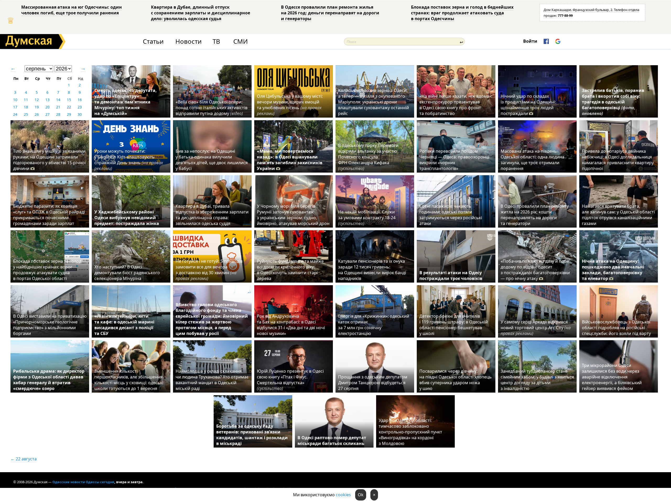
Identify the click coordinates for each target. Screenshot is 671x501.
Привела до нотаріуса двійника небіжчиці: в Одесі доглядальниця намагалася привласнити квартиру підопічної (618, 159)
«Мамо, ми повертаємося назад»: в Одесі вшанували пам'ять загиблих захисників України (289, 159)
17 (15, 106)
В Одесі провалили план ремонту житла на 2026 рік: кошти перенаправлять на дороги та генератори (535, 214)
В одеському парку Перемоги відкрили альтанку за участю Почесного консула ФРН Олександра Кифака (368, 156)
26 (37, 114)
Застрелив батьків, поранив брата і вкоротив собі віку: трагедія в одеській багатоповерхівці (613, 101)
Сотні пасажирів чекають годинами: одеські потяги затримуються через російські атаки (450, 214)
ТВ (216, 41)
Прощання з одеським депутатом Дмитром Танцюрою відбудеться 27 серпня (372, 382)
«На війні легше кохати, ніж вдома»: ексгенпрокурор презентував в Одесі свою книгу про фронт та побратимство (455, 104)
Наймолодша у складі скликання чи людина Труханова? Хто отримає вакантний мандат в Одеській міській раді (212, 379)
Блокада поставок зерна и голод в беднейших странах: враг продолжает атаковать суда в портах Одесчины (462, 12)
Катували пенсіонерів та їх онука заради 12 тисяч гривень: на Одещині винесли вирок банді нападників (372, 269)
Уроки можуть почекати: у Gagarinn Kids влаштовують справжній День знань (128, 159)
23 (80, 106)
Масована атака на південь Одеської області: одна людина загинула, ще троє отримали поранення (532, 159)
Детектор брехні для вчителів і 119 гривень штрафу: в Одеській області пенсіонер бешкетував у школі (453, 324)
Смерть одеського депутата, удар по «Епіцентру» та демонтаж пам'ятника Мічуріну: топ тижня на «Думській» (125, 101)
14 (58, 99)
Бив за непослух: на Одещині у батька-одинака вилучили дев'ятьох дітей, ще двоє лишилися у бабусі (212, 159)
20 (47, 106)
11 (26, 99)
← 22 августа (23, 459)
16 (80, 99)
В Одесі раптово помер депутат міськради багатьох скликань (331, 440)
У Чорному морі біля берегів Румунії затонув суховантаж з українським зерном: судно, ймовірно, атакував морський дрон (293, 214)
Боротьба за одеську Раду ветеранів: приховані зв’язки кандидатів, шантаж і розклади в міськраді (252, 434)
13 (47, 99)
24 (15, 114)
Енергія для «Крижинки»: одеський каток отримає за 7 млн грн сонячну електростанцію (373, 324)
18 (26, 106)
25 (26, 114)
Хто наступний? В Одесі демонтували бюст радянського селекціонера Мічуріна (127, 272)
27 (47, 114)
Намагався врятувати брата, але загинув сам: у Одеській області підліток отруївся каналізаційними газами (618, 214)
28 (58, 114)
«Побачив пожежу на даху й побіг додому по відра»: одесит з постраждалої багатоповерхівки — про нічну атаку (535, 269)
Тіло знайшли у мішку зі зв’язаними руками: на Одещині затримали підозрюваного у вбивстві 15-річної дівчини (49, 159)
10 (15, 99)
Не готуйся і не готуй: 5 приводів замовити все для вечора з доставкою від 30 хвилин (209, 269)
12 (37, 99)
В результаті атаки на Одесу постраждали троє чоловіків (450, 275)
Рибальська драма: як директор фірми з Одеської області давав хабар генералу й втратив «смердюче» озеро (48, 379)
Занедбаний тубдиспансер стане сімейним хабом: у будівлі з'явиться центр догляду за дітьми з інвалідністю (537, 379)
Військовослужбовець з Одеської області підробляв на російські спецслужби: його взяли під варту (616, 327)
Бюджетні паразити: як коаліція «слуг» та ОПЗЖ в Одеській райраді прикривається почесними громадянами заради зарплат (49, 214)
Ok (361, 495)
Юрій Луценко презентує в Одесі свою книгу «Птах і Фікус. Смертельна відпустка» (290, 379)
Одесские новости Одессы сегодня (83, 482)
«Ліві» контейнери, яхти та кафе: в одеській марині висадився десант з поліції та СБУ (124, 324)
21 (58, 106)
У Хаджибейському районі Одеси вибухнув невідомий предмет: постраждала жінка (126, 217)
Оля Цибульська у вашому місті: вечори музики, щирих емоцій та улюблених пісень (290, 104)
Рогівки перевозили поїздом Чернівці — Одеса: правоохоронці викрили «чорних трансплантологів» (454, 159)
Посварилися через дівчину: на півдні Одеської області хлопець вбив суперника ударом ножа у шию (455, 379)
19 (37, 106)
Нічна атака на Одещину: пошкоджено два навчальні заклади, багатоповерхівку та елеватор (613, 269)
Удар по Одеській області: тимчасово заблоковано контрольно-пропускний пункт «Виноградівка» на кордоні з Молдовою (410, 431)
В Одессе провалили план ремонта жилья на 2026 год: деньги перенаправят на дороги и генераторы (330, 12)
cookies (343, 495)
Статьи (153, 41)
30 (80, 114)
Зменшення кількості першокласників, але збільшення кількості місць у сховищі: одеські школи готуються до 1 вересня (128, 379)
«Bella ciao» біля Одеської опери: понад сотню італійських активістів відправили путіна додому (211, 107)
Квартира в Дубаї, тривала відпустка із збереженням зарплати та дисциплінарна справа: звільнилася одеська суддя (212, 214)
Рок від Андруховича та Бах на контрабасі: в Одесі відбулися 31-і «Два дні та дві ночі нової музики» (291, 324)
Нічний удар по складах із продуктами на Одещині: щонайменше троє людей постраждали (528, 104)
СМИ (240, 41)
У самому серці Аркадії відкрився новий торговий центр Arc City (536, 327)
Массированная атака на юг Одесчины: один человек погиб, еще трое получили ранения (71, 10)
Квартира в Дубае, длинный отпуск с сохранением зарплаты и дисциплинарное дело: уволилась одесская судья (200, 12)
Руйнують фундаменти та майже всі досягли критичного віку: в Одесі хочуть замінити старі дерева (290, 269)
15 (69, 99)
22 (69, 106)
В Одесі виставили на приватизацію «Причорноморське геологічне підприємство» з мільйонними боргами (49, 324)
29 (69, 114)
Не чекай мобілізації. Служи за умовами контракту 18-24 (367, 217)
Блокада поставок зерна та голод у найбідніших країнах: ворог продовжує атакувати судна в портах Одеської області (47, 269)
